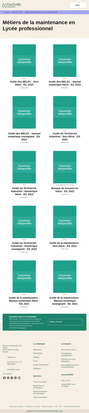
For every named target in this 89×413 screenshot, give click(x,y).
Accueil (6, 12)
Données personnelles (16, 406)
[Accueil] (12, 5)
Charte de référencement (72, 406)
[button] (43, 350)
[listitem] (4, 378)
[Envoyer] (80, 322)
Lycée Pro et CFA (17, 12)
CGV (60, 406)
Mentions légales (47, 406)
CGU (55, 406)
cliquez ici (22, 328)
